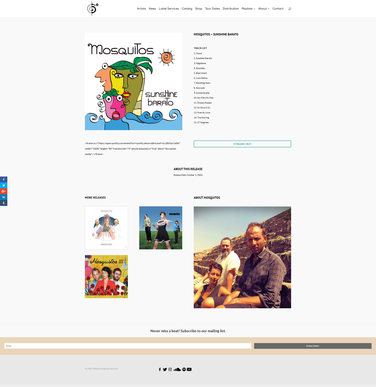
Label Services (169, 9)
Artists (141, 9)
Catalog (187, 9)
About (262, 9)
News (152, 9)
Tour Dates (212, 9)
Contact (277, 9)
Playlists (247, 9)
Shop (198, 9)
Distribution (231, 9)
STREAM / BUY (242, 144)
